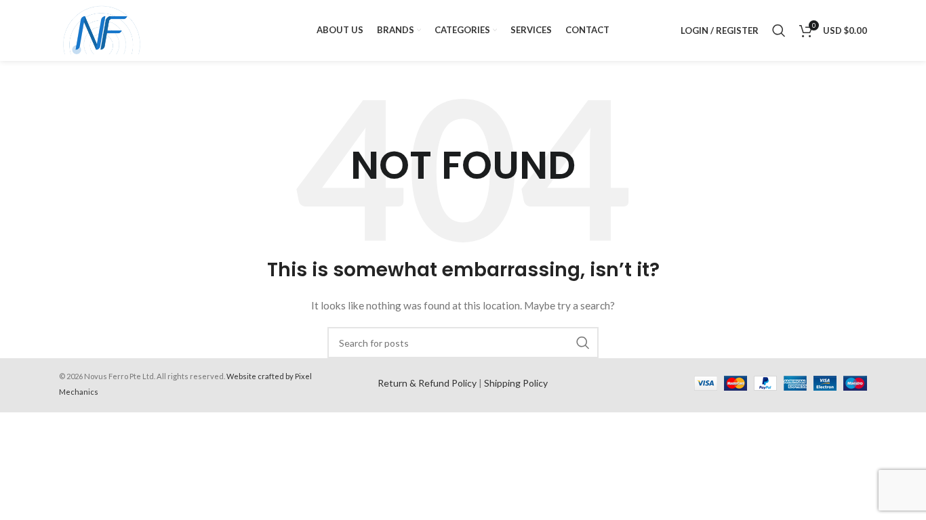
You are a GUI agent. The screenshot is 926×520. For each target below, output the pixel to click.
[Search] (778, 30)
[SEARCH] (583, 342)
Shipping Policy (516, 383)
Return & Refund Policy (427, 383)
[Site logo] (102, 29)
